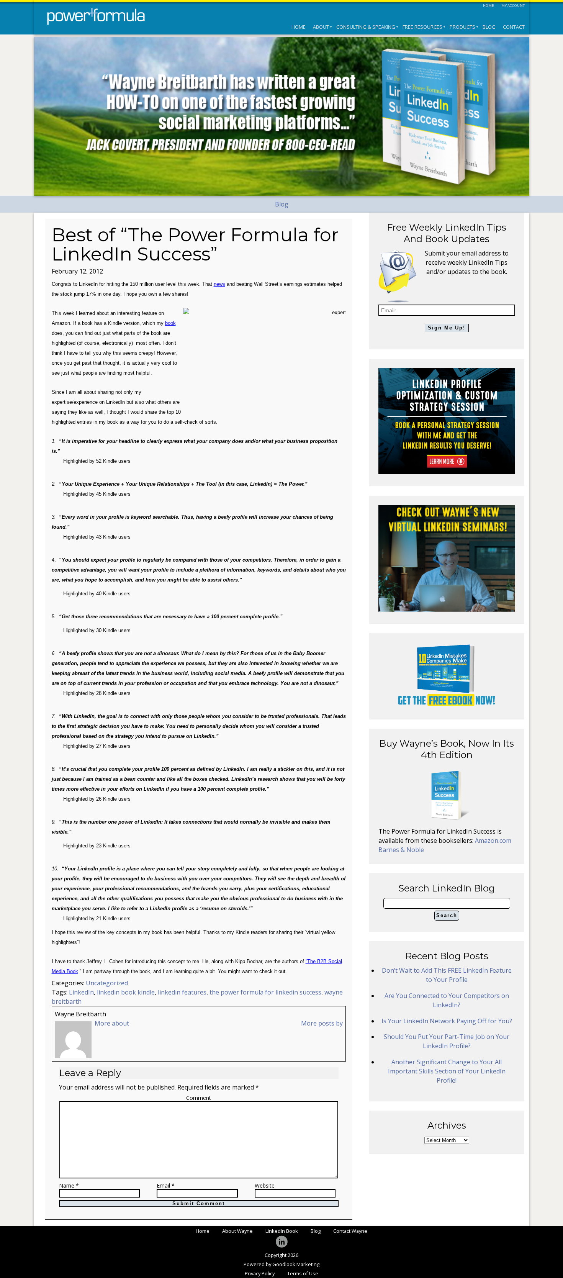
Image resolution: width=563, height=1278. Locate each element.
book (170, 323)
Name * (69, 1186)
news (219, 284)
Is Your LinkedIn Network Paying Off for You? (446, 1021)
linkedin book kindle (126, 992)
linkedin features (182, 992)
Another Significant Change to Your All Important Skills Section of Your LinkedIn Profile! (447, 1071)
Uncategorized (107, 983)
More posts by (322, 1023)
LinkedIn (81, 992)
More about (112, 1023)
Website (265, 1186)
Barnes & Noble (401, 849)
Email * (166, 1186)
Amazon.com (493, 840)
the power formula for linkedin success (265, 992)
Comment (198, 1097)
